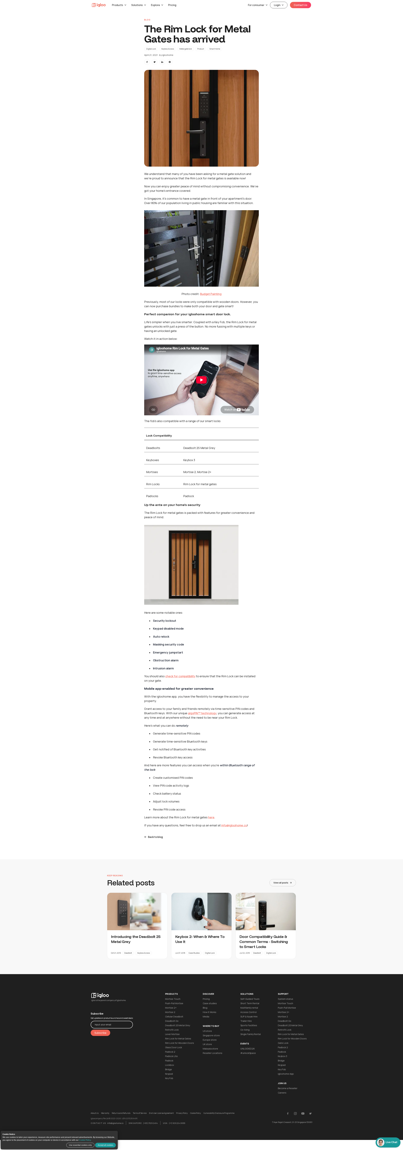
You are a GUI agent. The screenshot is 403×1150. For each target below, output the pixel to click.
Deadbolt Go (172, 1020)
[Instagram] (295, 1113)
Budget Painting (210, 294)
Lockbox (169, 1064)
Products (117, 5)
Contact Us (300, 5)
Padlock (169, 1060)
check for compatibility (180, 676)
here (211, 817)
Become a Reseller (287, 1088)
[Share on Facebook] (147, 62)
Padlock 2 (170, 1051)
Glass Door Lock (173, 1047)
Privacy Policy (182, 1113)
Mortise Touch (172, 998)
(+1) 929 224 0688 (177, 1123)
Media (206, 1016)
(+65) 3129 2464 (150, 1123)
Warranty (105, 1113)
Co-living (245, 1029)
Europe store (210, 1039)
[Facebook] (288, 1113)
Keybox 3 (282, 1056)
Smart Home (214, 49)
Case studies (210, 1003)
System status (285, 998)
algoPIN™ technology (202, 713)
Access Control (248, 1012)
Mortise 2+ (171, 1007)
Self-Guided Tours (249, 998)
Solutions (137, 5)
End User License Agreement (161, 1113)
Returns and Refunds (121, 1113)
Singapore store (211, 1035)
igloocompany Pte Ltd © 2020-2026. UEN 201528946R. (114, 1118)
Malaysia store (210, 1048)
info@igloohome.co (234, 825)
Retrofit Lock (172, 1029)
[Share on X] (154, 62)
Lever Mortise (172, 1034)
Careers (282, 1092)
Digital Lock (151, 49)
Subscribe (100, 1033)
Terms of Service (140, 1113)
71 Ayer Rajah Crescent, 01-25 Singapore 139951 (292, 1122)
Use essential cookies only (80, 1145)
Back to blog (155, 837)
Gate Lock (283, 1042)
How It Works (209, 1012)
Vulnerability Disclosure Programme (218, 1113)
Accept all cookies (105, 1145)
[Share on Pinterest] (170, 62)
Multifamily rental (249, 1007)
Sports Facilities (248, 1025)
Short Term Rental (249, 1003)
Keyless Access (167, 49)
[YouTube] (303, 1113)
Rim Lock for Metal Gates (178, 1038)
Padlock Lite (171, 1056)
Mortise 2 (170, 1012)
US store (207, 1030)
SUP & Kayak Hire (249, 1016)
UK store (207, 1044)
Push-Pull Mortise (174, 1003)
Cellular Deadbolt (174, 1016)
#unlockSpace (248, 1053)
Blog (205, 1007)
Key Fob (169, 1078)
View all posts (280, 882)
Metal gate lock (185, 49)
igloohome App (286, 1073)
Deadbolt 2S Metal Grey (177, 1025)
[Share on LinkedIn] (162, 62)
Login (277, 5)
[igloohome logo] (112, 993)
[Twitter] (310, 1113)
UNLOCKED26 (247, 1048)
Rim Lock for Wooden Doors (179, 1042)
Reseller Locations (212, 1053)
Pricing (172, 5)
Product (200, 49)
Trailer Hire (246, 1020)
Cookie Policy (85, 1140)
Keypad (169, 1073)
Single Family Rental (250, 1034)
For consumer (256, 5)
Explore (155, 5)
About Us (95, 1113)
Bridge (168, 1069)
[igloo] (99, 5)
